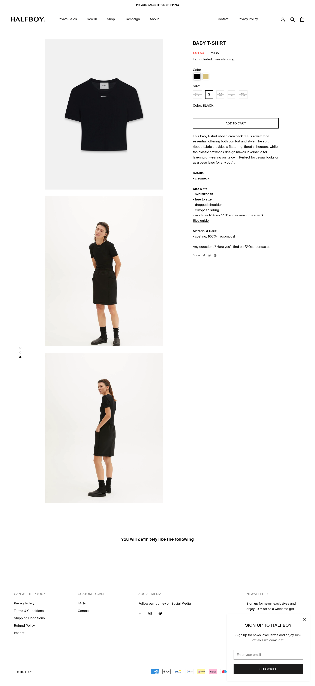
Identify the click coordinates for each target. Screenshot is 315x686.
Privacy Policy (247, 19)
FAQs (249, 247)
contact (261, 247)
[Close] (304, 619)
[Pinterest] (215, 255)
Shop (111, 19)
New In (92, 19)
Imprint (19, 633)
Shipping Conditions (29, 618)
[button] (197, 76)
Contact (222, 19)
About (154, 19)
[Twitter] (209, 255)
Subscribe (268, 669)
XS (197, 94)
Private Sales (67, 19)
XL (243, 94)
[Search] (292, 19)
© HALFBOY (24, 672)
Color (197, 70)
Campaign (132, 19)
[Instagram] (150, 613)
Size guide (201, 220)
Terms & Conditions (29, 611)
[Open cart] (302, 19)
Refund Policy (24, 625)
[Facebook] (204, 255)
